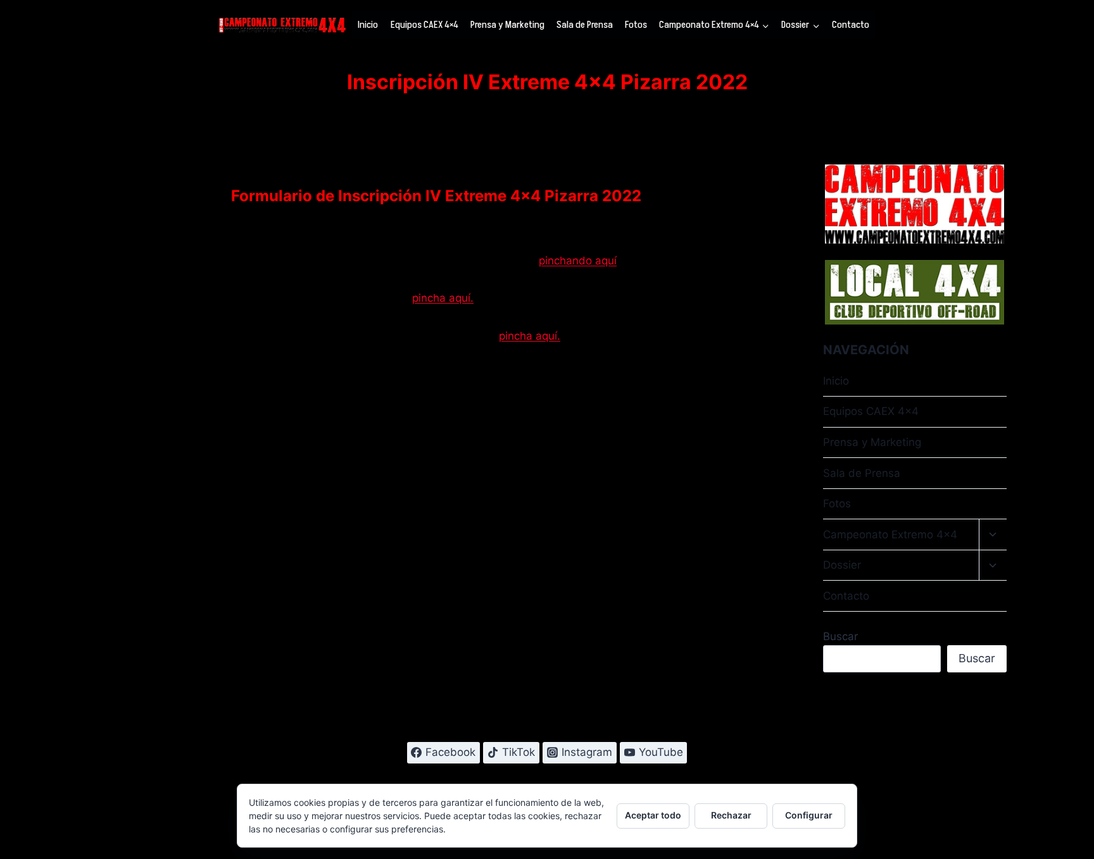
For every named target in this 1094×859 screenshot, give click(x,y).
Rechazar (731, 815)
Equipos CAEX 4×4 (424, 25)
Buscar (840, 636)
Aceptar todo (653, 815)
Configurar (809, 815)
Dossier (842, 565)
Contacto (850, 25)
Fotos (636, 25)
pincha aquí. (443, 298)
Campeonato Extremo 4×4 (890, 534)
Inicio (368, 25)
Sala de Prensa (584, 25)
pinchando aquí (578, 260)
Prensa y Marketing (507, 25)
